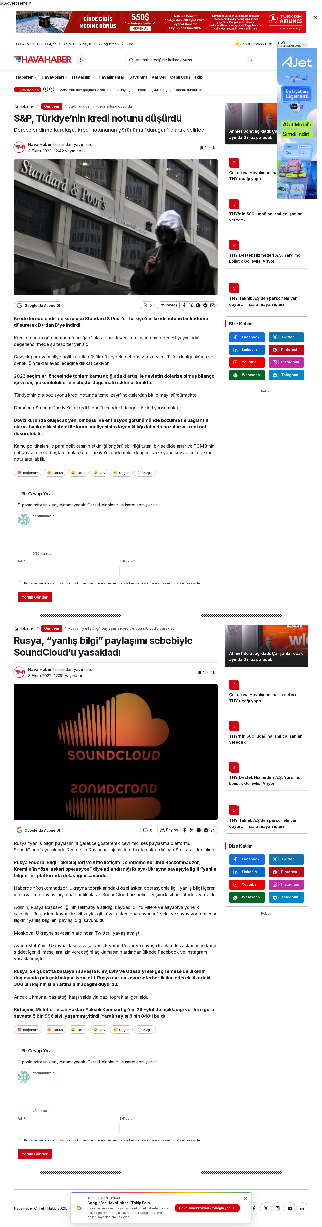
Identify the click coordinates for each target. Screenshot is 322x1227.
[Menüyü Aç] (81, 60)
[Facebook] (254, 1208)
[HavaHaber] (43, 59)
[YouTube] (290, 1208)
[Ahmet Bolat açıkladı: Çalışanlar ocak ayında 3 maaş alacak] (266, 123)
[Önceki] (46, 90)
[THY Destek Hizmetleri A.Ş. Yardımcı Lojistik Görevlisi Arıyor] (266, 247)
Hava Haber (40, 144)
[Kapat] (315, 17)
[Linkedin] (302, 1208)
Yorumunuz (43, 516)
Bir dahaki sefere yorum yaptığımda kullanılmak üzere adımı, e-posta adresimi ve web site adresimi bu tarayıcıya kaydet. (113, 583)
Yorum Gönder (35, 597)
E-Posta (127, 561)
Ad (21, 561)
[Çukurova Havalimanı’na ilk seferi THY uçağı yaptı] (266, 165)
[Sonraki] (52, 90)
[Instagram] (278, 1208)
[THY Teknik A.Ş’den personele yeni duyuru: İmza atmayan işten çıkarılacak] (266, 289)
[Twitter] (266, 1208)
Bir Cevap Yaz (36, 493)
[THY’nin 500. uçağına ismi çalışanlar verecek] (266, 206)
